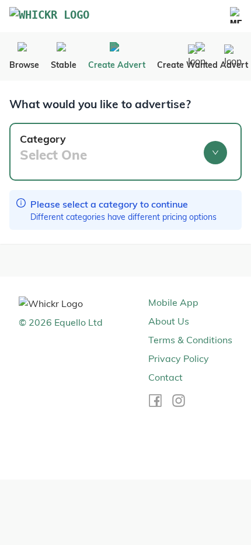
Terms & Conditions (190, 340)
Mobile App (173, 302)
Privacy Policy (178, 358)
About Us (168, 321)
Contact (165, 377)
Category (53, 147)
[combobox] (117, 156)
